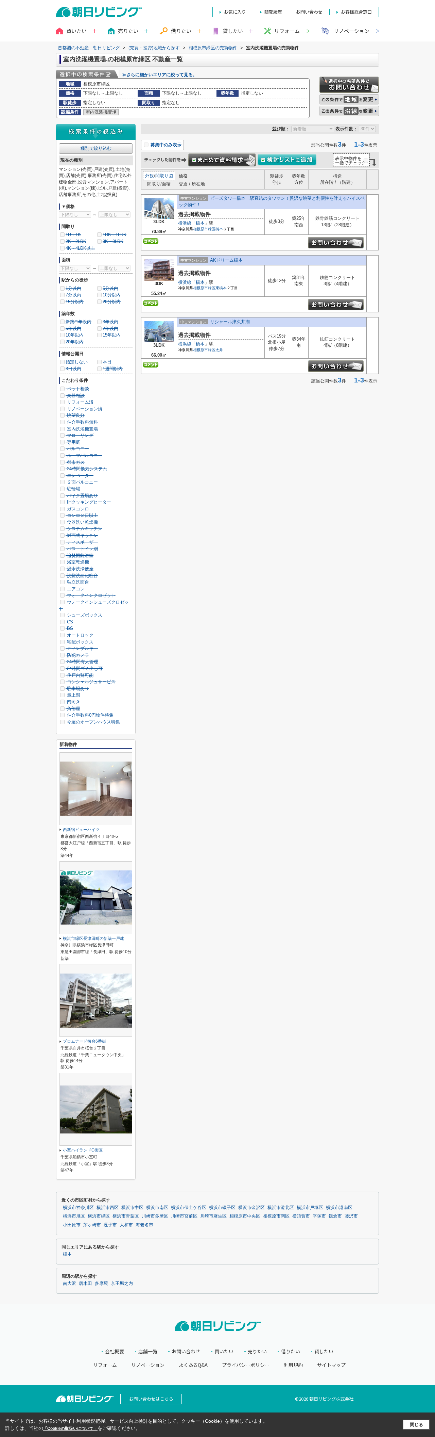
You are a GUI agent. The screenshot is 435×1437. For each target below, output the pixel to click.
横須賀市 (301, 1216)
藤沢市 (351, 1216)
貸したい (323, 1351)
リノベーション (351, 30)
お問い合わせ (186, 1351)
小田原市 (72, 1225)
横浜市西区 (108, 1207)
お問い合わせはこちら (151, 1398)
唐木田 (85, 1283)
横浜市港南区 (339, 1207)
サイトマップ (331, 1365)
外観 (149, 175)
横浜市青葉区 (125, 1216)
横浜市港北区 (280, 1207)
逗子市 (110, 1225)
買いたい (223, 1351)
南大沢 (69, 1283)
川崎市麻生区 (213, 1216)
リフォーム (287, 30)
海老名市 (144, 1225)
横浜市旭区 (74, 1216)
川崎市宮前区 (184, 1216)
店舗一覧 (147, 1351)
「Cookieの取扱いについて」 (70, 1428)
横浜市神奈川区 (78, 1207)
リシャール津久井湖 (230, 321)
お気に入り (235, 12)
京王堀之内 (122, 1283)
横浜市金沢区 (251, 1207)
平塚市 (319, 1216)
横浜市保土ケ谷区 (188, 1207)
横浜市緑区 (99, 1216)
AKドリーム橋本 (226, 260)
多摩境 (101, 1283)
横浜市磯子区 (222, 1207)
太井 (219, 350)
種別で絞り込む (96, 148)
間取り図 (164, 175)
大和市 (126, 1225)
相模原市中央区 (244, 1216)
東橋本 (221, 288)
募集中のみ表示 (165, 144)
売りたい (257, 1351)
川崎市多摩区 (155, 1216)
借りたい (290, 1351)
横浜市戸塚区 (310, 1207)
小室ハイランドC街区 (83, 1150)
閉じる (416, 1424)
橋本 (200, 223)
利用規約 (293, 1365)
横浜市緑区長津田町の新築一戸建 (93, 938)
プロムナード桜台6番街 (84, 1041)
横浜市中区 (132, 1207)
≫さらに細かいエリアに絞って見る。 (159, 74)
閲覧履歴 (273, 12)
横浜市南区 (157, 1207)
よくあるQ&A (193, 1365)
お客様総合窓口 (356, 12)
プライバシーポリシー (245, 1365)
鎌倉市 (335, 1216)
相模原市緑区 (204, 229)
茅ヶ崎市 (92, 1225)
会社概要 (114, 1351)
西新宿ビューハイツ (81, 829)
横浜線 (184, 223)
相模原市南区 (276, 1216)
